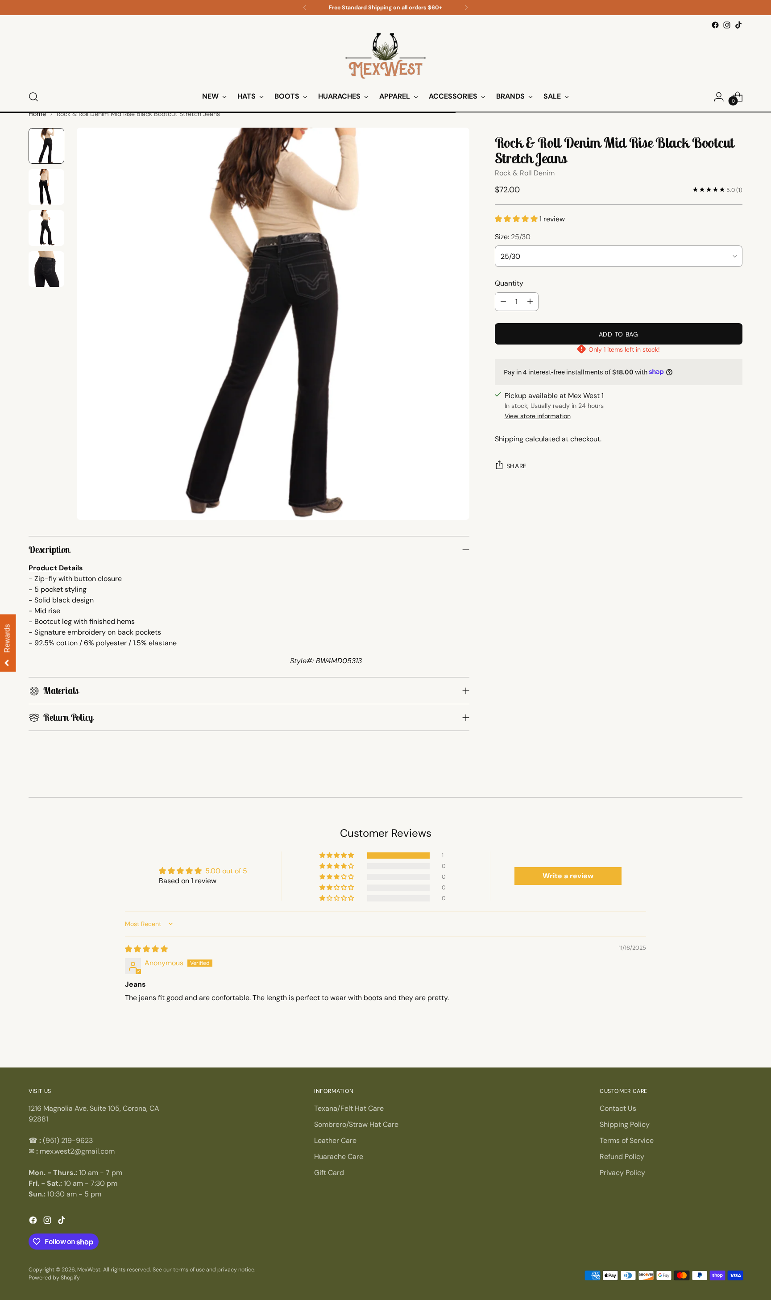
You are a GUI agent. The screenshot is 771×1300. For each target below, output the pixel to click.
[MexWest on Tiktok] (738, 25)
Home (37, 114)
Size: (513, 236)
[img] (146, 949)
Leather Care (335, 1140)
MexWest (88, 1269)
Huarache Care (338, 1156)
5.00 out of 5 (226, 871)
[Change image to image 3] (46, 228)
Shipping (509, 439)
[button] (517, 219)
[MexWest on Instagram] (727, 25)
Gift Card (329, 1172)
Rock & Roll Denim (525, 172)
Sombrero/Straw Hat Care (356, 1124)
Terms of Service (627, 1140)
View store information (538, 416)
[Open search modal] (33, 97)
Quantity (509, 282)
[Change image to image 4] (46, 269)
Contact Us (618, 1108)
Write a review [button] (568, 876)
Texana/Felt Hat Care (349, 1108)
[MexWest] (385, 56)
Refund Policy (622, 1156)
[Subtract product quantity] (503, 301)
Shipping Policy (625, 1124)
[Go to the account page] (719, 97)
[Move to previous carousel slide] (30, 793)
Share (516, 466)
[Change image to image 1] (46, 146)
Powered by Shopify (54, 1277)
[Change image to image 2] (46, 187)
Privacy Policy (622, 1172)
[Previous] (305, 7)
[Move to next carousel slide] (741, 793)
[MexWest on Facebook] (715, 25)
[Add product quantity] (530, 301)
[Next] (466, 7)
